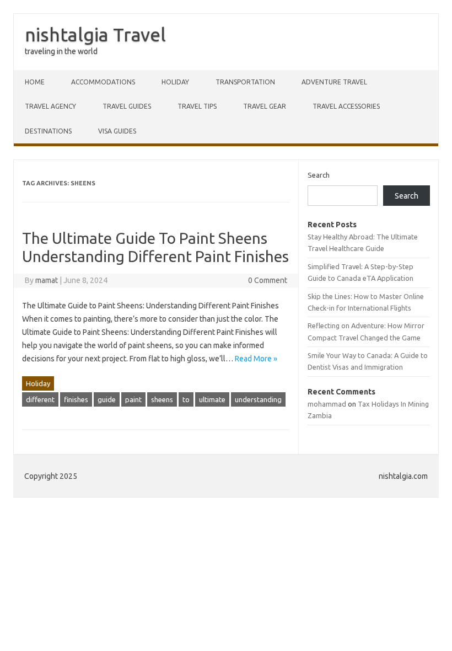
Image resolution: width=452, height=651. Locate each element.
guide (107, 399)
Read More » (256, 358)
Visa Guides (117, 131)
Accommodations (103, 82)
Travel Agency (50, 106)
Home (35, 82)
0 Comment (267, 280)
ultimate (212, 399)
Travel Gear (264, 106)
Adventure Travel (334, 82)
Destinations (48, 131)
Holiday (175, 82)
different (40, 399)
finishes (76, 399)
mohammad (327, 404)
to (186, 399)
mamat (46, 280)
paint (133, 399)
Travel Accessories (346, 106)
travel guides (127, 106)
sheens (162, 399)
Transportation (245, 82)
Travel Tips (197, 106)
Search (319, 175)
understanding (258, 399)
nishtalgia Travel (95, 34)
